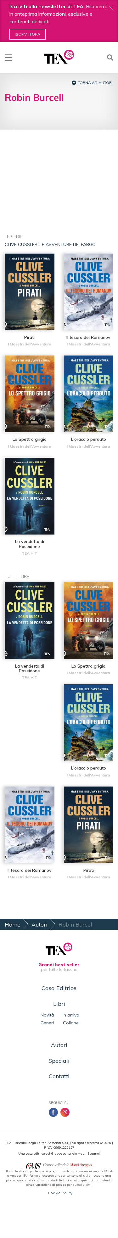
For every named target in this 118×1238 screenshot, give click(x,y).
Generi (47, 1023)
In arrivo (71, 1015)
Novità (47, 1015)
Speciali (59, 1060)
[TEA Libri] (59, 57)
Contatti (59, 1076)
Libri (59, 1003)
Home (12, 924)
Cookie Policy (60, 1192)
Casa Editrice (59, 988)
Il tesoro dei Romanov (88, 337)
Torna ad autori (95, 82)
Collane (71, 1023)
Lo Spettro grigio (30, 439)
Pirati (29, 337)
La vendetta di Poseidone (29, 544)
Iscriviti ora (27, 34)
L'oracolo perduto (88, 439)
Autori (39, 924)
